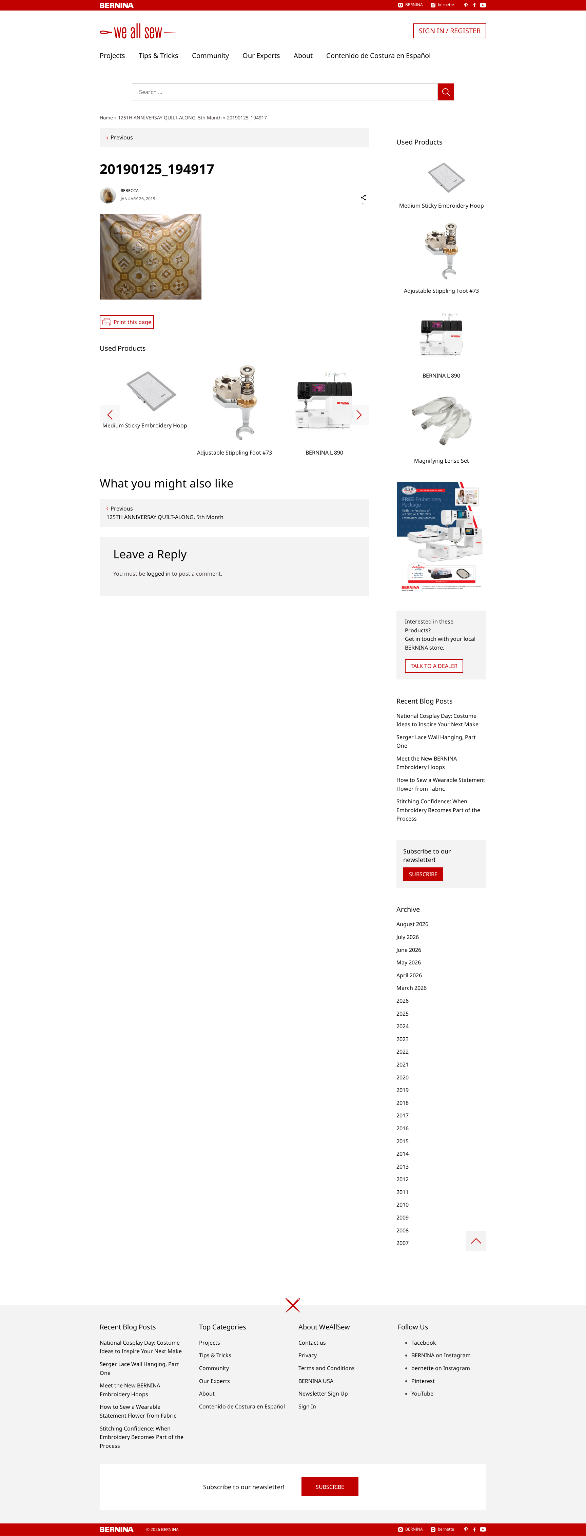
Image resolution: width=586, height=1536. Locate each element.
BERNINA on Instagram (441, 1355)
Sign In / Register (450, 30)
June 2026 (408, 950)
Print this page (132, 322)
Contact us (312, 1342)
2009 (402, 1217)
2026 (402, 1000)
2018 (402, 1103)
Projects (112, 55)
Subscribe (423, 874)
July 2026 (407, 937)
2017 (402, 1115)
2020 (402, 1077)
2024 (402, 1026)
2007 (402, 1243)
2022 (402, 1051)
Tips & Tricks (158, 55)
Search (446, 91)
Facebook (423, 1342)
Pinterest (423, 1381)
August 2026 (412, 924)
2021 (402, 1064)
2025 (402, 1013)
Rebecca (130, 190)
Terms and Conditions (326, 1368)
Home (106, 117)
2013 (402, 1166)
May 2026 (408, 962)
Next (359, 415)
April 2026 (409, 975)
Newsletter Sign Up (323, 1393)
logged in (158, 573)
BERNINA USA (315, 1381)
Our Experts (261, 55)
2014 (402, 1153)
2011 (402, 1192)
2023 (402, 1039)
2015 (402, 1141)
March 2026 (411, 988)
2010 (402, 1204)
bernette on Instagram (440, 1368)
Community (210, 55)
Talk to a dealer (434, 666)
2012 (402, 1179)
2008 (402, 1230)
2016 (402, 1128)
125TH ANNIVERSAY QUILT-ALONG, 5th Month (170, 117)
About (303, 55)
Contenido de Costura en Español (378, 55)
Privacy (307, 1355)
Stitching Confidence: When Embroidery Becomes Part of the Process (438, 810)
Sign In (307, 1406)
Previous (122, 137)
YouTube (422, 1393)
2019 (402, 1090)
